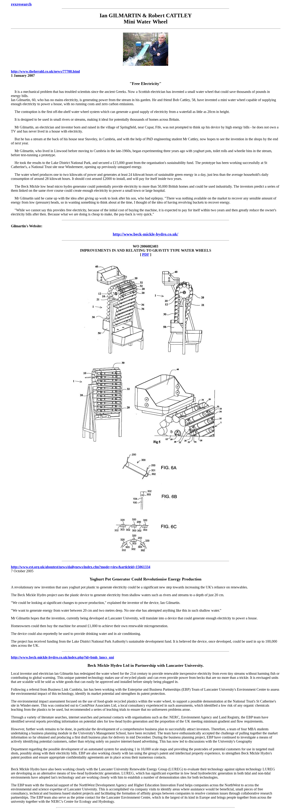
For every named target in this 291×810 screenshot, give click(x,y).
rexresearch (21, 4)
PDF (145, 254)
